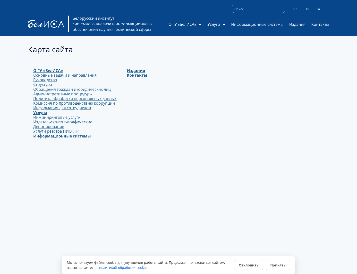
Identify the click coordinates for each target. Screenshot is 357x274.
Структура (42, 84)
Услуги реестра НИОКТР (56, 131)
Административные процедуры (63, 94)
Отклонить (249, 265)
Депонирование (48, 126)
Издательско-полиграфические (62, 122)
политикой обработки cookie (123, 267)
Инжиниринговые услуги (57, 117)
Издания (297, 24)
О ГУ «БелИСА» (48, 70)
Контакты (320, 24)
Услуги (40, 112)
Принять (278, 265)
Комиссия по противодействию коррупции (74, 103)
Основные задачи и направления (65, 75)
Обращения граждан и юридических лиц (72, 89)
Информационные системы (257, 24)
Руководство (45, 79)
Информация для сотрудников (62, 107)
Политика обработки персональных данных (75, 98)
